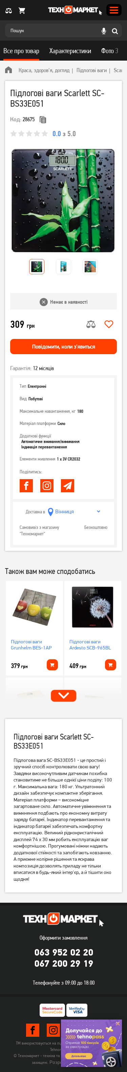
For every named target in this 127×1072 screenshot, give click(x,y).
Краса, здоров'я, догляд (44, 70)
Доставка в (35, 511)
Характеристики (70, 51)
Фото (109, 51)
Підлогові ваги (92, 70)
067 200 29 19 (63, 963)
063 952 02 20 (63, 952)
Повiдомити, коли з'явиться (63, 346)
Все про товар (21, 51)
